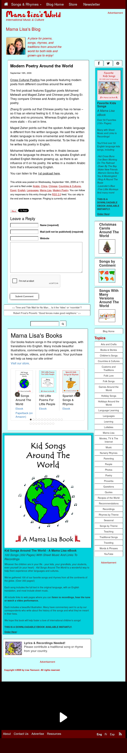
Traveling (108, 542)
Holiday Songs (108, 395)
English (21, 190)
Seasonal (109, 520)
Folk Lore (109, 375)
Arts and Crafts (109, 344)
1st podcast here (49, 173)
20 (50, 423)
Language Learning (108, 410)
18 (45, 423)
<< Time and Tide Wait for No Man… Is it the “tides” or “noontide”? (47, 307)
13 (31, 423)
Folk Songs (109, 381)
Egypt (13, 190)
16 (39, 423)
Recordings (109, 509)
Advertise (37, 733)
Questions (108, 486)
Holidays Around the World (108, 403)
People (108, 464)
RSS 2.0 (56, 194)
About (7, 733)
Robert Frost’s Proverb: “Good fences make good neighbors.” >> (47, 313)
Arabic (36, 186)
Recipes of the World (109, 497)
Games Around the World (109, 388)
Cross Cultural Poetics (25, 80)
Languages (33, 190)
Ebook (19, 408)
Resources (54, 733)
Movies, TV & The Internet (108, 440)
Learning (108, 421)
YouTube (108, 554)
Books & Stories (108, 349)
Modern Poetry (60, 190)
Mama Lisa (45, 190)
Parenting (109, 458)
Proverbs (108, 481)
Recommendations (109, 503)
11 (59, 419)
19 (47, 423)
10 (56, 419)
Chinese (53, 186)
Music (109, 447)
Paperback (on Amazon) (24, 415)
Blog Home (108, 331)
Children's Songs (109, 355)
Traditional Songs (109, 537)
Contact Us (21, 733)
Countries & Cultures (70, 186)
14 (33, 423)
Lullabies (108, 427)
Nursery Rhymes (108, 453)
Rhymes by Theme (109, 514)
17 (42, 423)
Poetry (108, 475)
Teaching (108, 531)
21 (53, 423)
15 (36, 423)
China (44, 186)
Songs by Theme (109, 525)
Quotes (108, 492)
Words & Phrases (109, 548)
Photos (108, 469)
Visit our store (20, 363)
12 (62, 419)
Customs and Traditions (109, 368)
